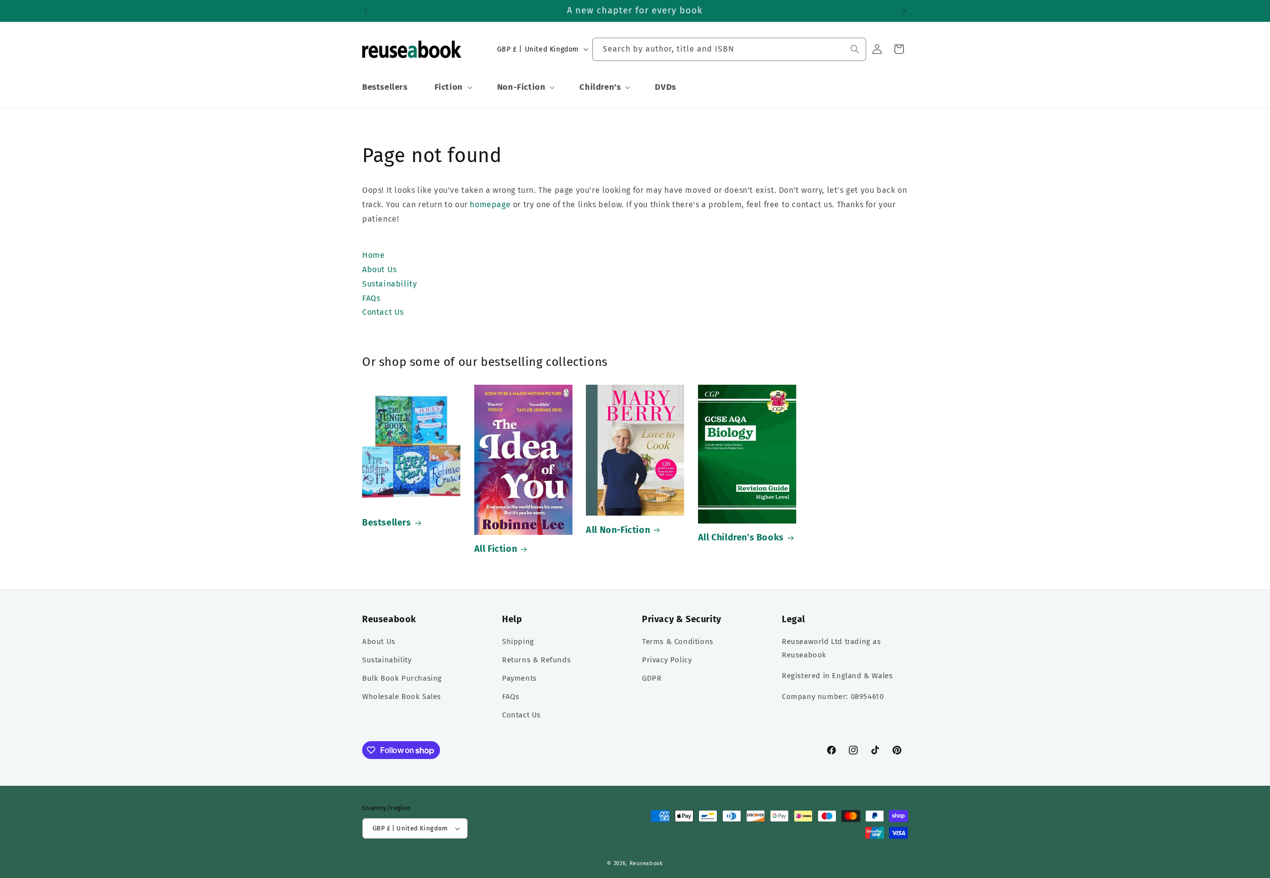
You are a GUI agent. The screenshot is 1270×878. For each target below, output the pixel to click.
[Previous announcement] (366, 10)
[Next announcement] (904, 10)
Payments (519, 678)
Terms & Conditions (677, 641)
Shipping (518, 641)
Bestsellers (386, 522)
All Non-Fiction (618, 530)
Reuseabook (646, 863)
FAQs (510, 696)
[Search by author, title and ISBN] (855, 49)
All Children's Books (741, 537)
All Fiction (495, 548)
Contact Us (521, 714)
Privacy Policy (667, 659)
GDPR (651, 678)
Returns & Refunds (536, 659)
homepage (490, 204)
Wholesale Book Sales (401, 696)
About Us (378, 641)
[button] (452, 87)
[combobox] (729, 49)
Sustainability (386, 659)
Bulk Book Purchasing (402, 678)
